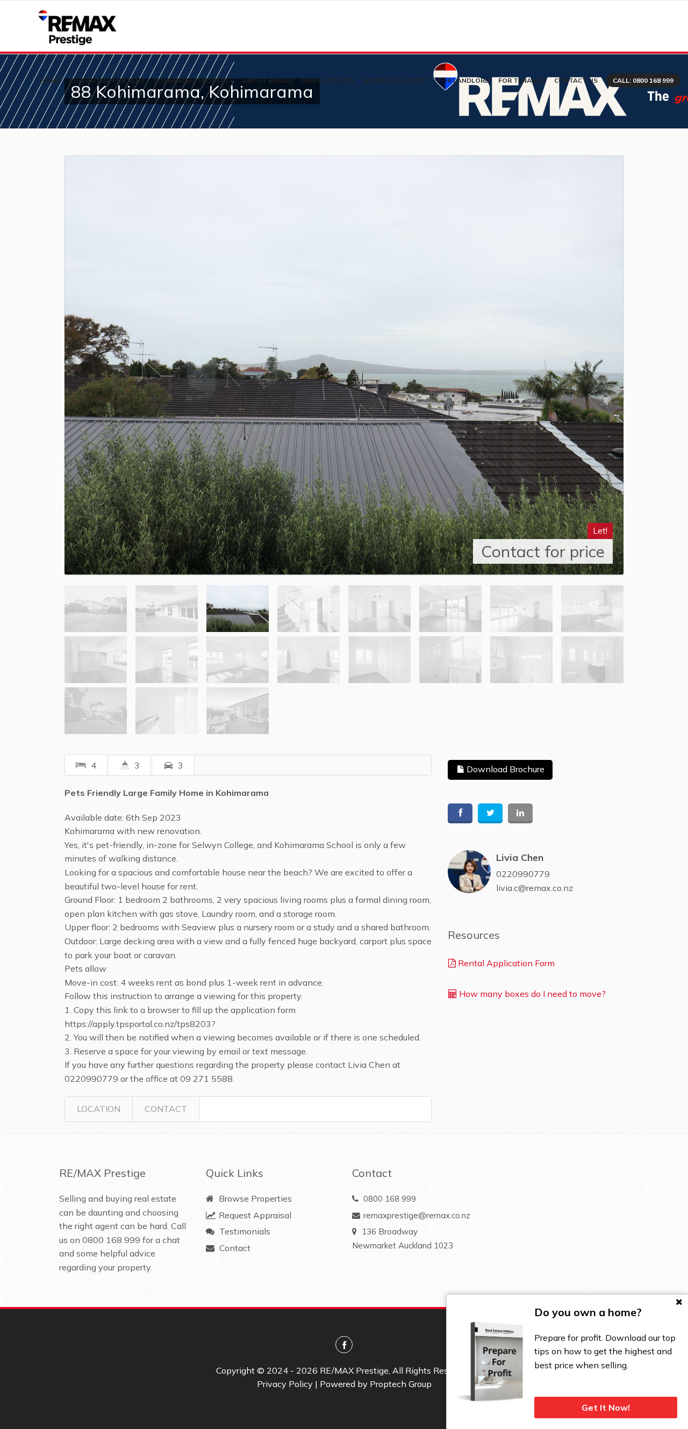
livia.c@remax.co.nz (534, 887)
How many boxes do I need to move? (531, 993)
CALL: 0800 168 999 (643, 80)
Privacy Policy (285, 1383)
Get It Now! (606, 1407)
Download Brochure (504, 769)
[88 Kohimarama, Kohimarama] (344, 365)
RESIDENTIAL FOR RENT (106, 80)
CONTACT (166, 1108)
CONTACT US (576, 80)
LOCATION (98, 1108)
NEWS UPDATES (328, 80)
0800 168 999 (111, 1239)
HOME (50, 80)
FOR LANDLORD (464, 80)
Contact (233, 1248)
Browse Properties (254, 1198)
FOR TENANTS (522, 80)
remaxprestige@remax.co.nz (416, 1215)
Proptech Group (401, 1383)
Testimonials (243, 1231)
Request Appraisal (254, 1215)
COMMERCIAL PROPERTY (194, 80)
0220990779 (523, 873)
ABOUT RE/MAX (267, 80)
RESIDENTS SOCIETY (396, 80)
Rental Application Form (505, 963)
